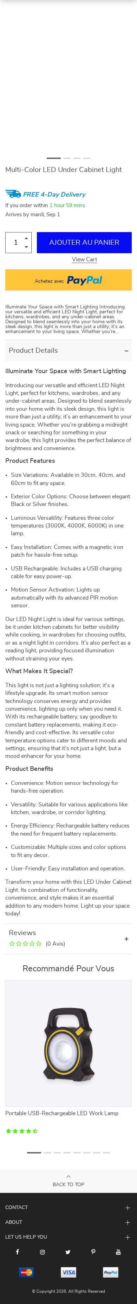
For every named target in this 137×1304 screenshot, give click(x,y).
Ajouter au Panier (84, 242)
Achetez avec (50, 281)
